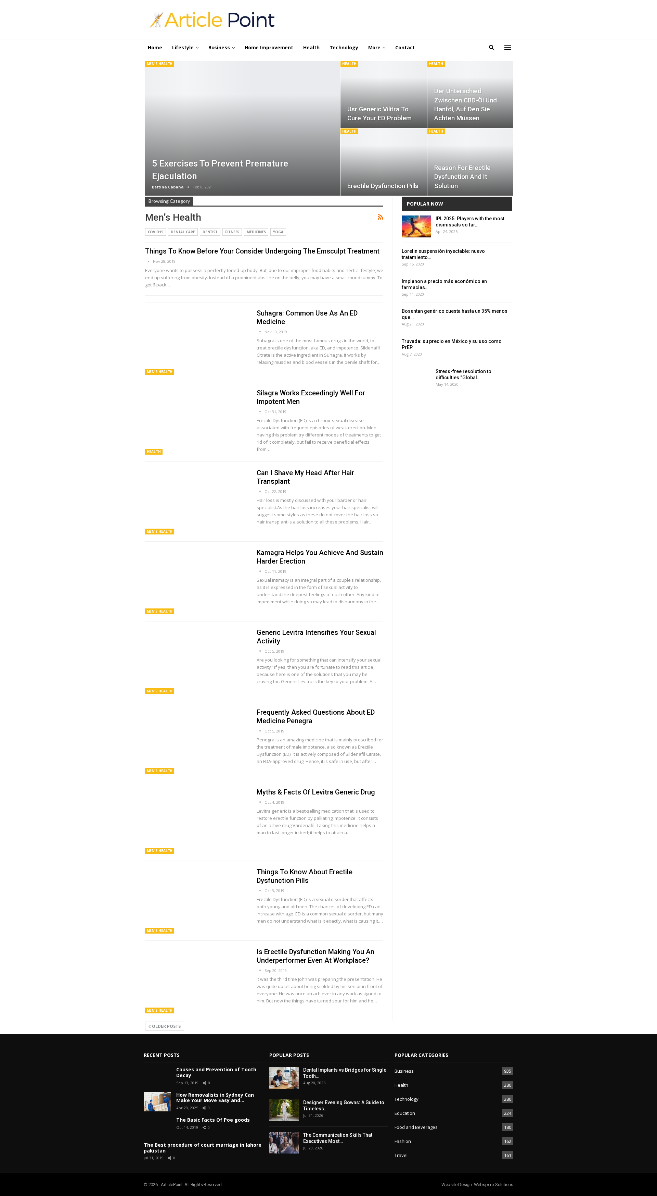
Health (311, 47)
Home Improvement (269, 47)
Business (219, 47)
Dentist (210, 232)
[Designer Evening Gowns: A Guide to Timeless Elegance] (284, 1110)
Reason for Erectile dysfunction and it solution (462, 176)
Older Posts (166, 1026)
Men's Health (160, 63)
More (374, 47)
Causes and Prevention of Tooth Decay (216, 1072)
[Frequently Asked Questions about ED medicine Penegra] (196, 741)
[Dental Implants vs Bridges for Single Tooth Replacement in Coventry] (284, 1078)
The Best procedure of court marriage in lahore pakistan (202, 1148)
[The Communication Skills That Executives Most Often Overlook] (284, 1143)
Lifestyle (183, 47)
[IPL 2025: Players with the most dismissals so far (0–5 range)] (416, 226)
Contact (405, 47)
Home (155, 47)
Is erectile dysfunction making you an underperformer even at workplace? (315, 956)
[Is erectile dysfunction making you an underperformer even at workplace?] (196, 980)
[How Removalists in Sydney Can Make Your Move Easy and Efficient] (157, 1101)
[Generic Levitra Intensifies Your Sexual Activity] (196, 661)
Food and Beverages (416, 1127)
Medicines (256, 232)
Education (405, 1113)
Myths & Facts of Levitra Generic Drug (316, 792)
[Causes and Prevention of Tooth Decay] (157, 1076)
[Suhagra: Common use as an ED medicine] (196, 342)
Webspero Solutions (493, 1184)
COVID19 (155, 232)
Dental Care (183, 232)
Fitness (232, 232)
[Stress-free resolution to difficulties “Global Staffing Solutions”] (416, 379)
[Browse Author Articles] (149, 261)
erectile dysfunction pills (382, 186)
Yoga (278, 232)
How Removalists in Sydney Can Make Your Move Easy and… (215, 1098)
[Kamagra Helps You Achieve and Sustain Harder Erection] (196, 581)
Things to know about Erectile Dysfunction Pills (304, 876)
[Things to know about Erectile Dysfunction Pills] (196, 901)
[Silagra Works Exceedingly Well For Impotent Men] (196, 422)
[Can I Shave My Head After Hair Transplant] (196, 501)
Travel (401, 1155)
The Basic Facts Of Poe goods (213, 1120)
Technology (344, 47)
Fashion (403, 1141)
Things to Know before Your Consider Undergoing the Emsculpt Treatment (262, 251)
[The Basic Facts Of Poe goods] (157, 1126)
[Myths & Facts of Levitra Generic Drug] (196, 821)
